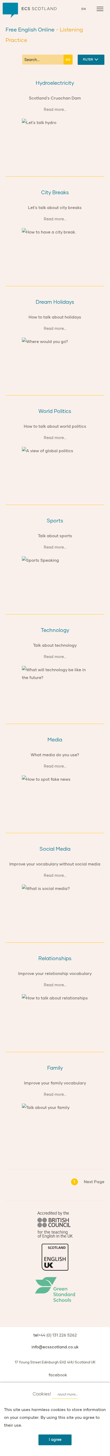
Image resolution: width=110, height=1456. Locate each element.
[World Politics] (55, 469)
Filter (88, 59)
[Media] (55, 797)
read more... (67, 1394)
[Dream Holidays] (55, 360)
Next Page (94, 1181)
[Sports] (55, 578)
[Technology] (55, 688)
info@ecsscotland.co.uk (55, 1347)
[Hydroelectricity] (55, 141)
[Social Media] (55, 907)
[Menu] (100, 9)
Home (30, 10)
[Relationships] (55, 1016)
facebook (58, 1375)
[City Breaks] (55, 250)
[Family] (55, 1126)
